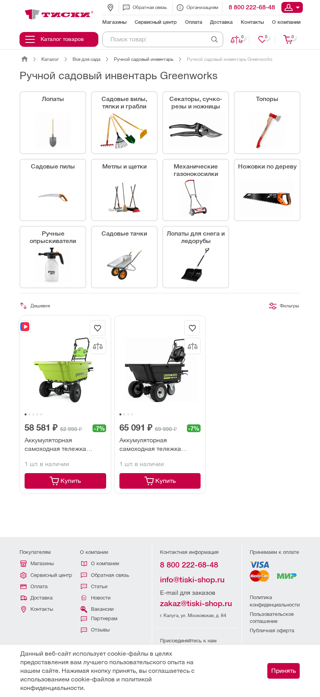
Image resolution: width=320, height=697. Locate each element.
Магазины (42, 563)
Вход (292, 7)
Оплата (39, 586)
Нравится (266, 37)
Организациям (202, 7)
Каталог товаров (62, 39)
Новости (100, 598)
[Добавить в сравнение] (98, 346)
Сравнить (242, 37)
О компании (105, 563)
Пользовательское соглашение (272, 617)
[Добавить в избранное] (97, 328)
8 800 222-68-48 (252, 7)
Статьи (99, 586)
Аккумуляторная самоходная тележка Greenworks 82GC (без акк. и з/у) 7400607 (158, 445)
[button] (26, 414)
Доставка (41, 598)
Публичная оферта (272, 630)
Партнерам (104, 618)
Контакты (41, 609)
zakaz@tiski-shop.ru (196, 603)
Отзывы (100, 630)
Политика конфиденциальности (275, 600)
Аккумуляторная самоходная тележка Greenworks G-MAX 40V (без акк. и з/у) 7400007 (65, 445)
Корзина (293, 37)
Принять (283, 670)
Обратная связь (150, 7)
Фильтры (289, 306)
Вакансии (102, 609)
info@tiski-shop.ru (192, 579)
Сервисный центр (51, 575)
